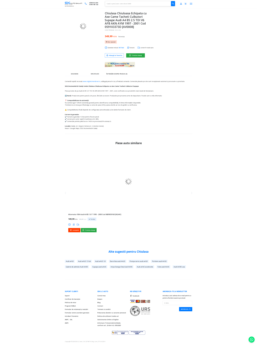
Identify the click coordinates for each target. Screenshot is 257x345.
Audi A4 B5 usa (179, 267)
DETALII (121, 48)
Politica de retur (70, 302)
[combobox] (140, 3)
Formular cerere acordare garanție (77, 313)
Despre (99, 299)
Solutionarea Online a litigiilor (108, 320)
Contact (100, 306)
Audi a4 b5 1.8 (100, 261)
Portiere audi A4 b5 (159, 261)
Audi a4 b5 (70, 261)
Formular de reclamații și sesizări (76, 309)
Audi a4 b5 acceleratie (145, 267)
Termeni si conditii (104, 309)
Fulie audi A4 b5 (163, 267)
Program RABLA (70, 306)
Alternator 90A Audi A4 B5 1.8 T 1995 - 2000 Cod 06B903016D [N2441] (94, 214)
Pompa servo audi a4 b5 (139, 261)
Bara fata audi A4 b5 (117, 261)
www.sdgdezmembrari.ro (91, 81)
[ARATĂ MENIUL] (191, 4)
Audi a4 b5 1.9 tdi (84, 261)
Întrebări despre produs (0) (116, 74)
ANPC (67, 323)
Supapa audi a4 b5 (99, 267)
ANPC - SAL (68, 320)
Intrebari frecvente (71, 316)
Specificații (95, 74)
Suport (67, 296)
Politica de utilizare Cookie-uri (108, 316)
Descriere (74, 74)
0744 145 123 (93, 4)
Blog (98, 302)
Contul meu (101, 296)
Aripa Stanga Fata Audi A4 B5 (121, 267)
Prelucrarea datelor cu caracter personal (111, 313)
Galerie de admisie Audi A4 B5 (77, 267)
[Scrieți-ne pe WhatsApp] (252, 340)
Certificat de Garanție (72, 299)
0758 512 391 (93, 3)
